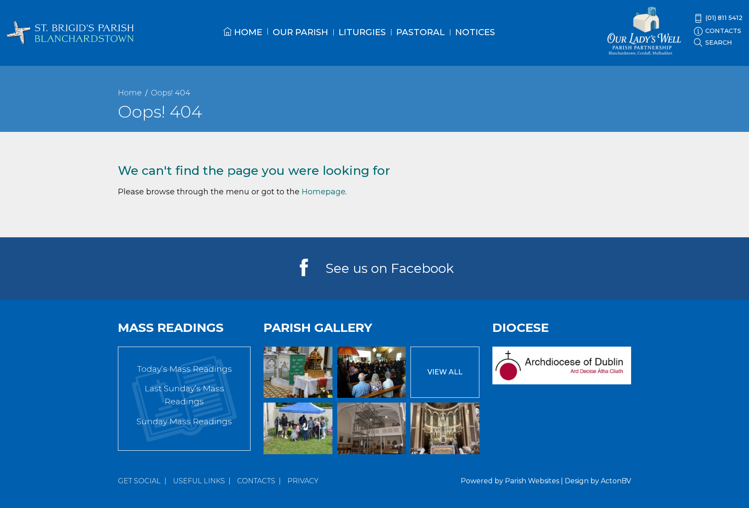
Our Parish (300, 32)
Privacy (303, 481)
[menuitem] (242, 39)
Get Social (139, 481)
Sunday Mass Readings (184, 421)
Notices (475, 32)
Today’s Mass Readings (184, 369)
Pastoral (420, 32)
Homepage (323, 192)
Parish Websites (532, 481)
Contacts (256, 481)
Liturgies (362, 32)
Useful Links (199, 481)
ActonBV (616, 481)
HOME (247, 32)
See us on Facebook (390, 268)
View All (444, 372)
